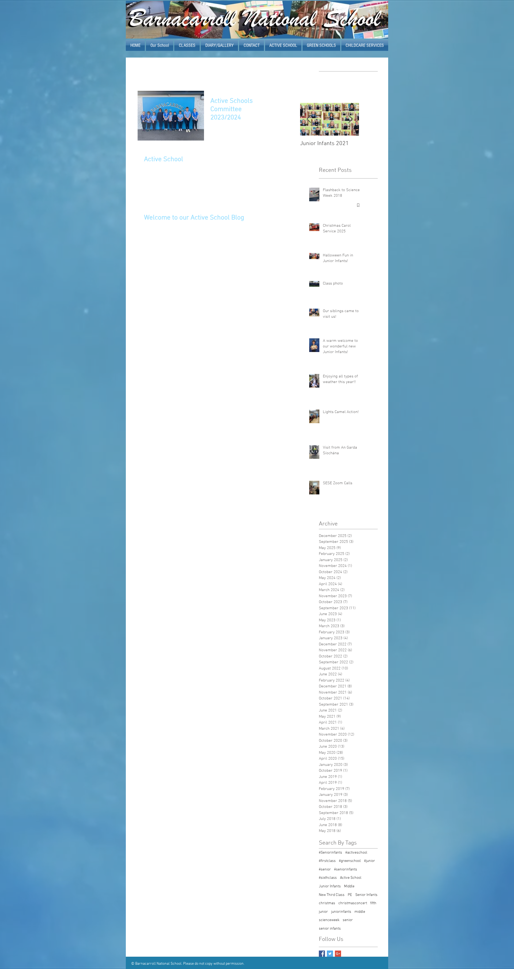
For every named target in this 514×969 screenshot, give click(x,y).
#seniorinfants (345, 869)
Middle (349, 886)
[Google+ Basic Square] (338, 954)
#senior (325, 869)
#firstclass (327, 861)
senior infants (330, 928)
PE (350, 895)
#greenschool (350, 861)
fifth (373, 903)
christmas (327, 903)
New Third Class (332, 895)
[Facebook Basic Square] (322, 954)
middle (359, 912)
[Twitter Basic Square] (330, 954)
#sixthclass (328, 878)
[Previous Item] (308, 119)
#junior (369, 861)
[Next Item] (350, 119)
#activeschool (356, 852)
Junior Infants (330, 886)
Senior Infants (366, 895)
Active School (350, 878)
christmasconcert (352, 903)
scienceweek (329, 920)
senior (348, 920)
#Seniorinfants (330, 852)
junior (323, 912)
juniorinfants (341, 912)
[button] (283, 45)
